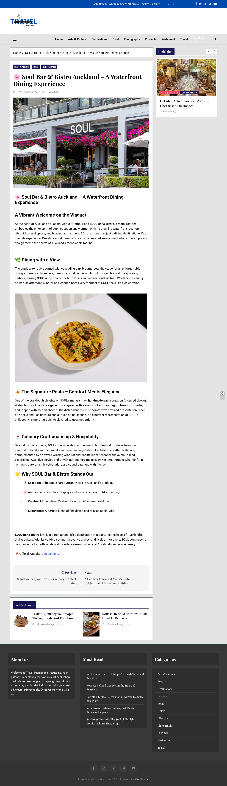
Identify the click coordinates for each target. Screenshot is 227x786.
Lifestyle (163, 718)
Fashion (162, 696)
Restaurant (168, 39)
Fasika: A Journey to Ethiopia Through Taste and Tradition (126, 3)
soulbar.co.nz (51, 553)
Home (59, 39)
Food (115, 39)
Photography (132, 39)
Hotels (161, 711)
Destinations (99, 39)
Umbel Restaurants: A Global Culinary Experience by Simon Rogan (183, 105)
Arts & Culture (77, 39)
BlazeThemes (141, 779)
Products (150, 39)
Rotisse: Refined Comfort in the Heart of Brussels (125, 616)
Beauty (162, 681)
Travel (184, 39)
